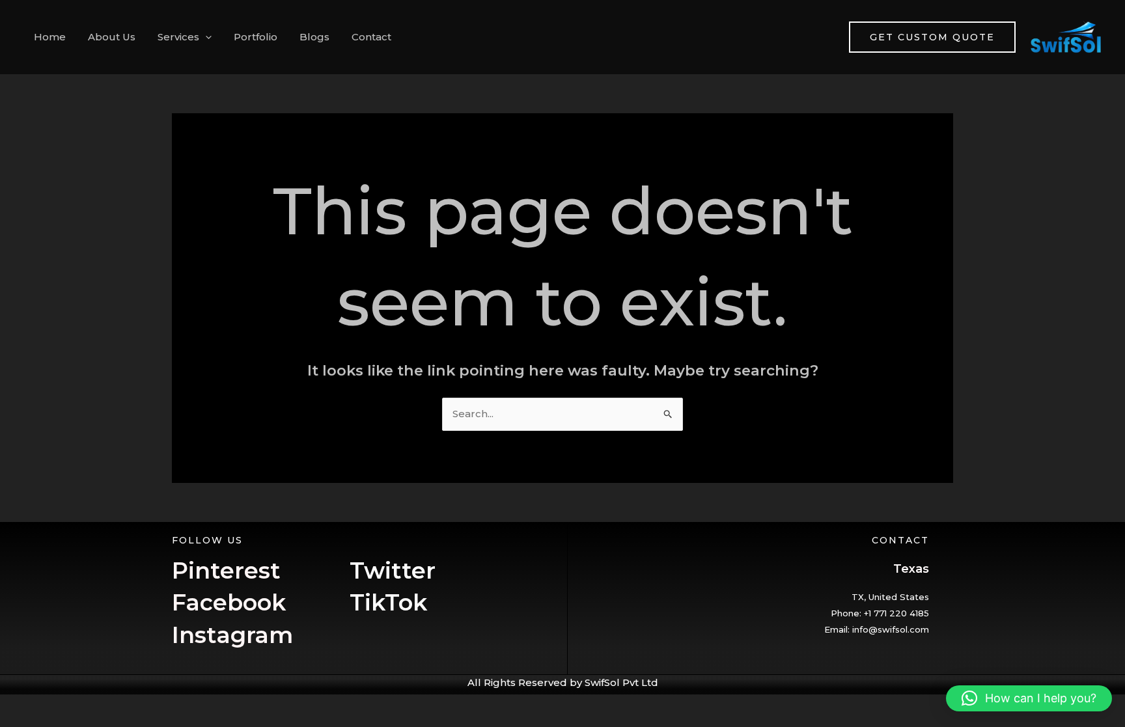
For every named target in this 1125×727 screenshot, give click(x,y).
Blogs (314, 37)
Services (178, 37)
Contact (371, 37)
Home (50, 37)
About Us (111, 37)
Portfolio (255, 37)
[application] (205, 37)
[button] (1029, 698)
